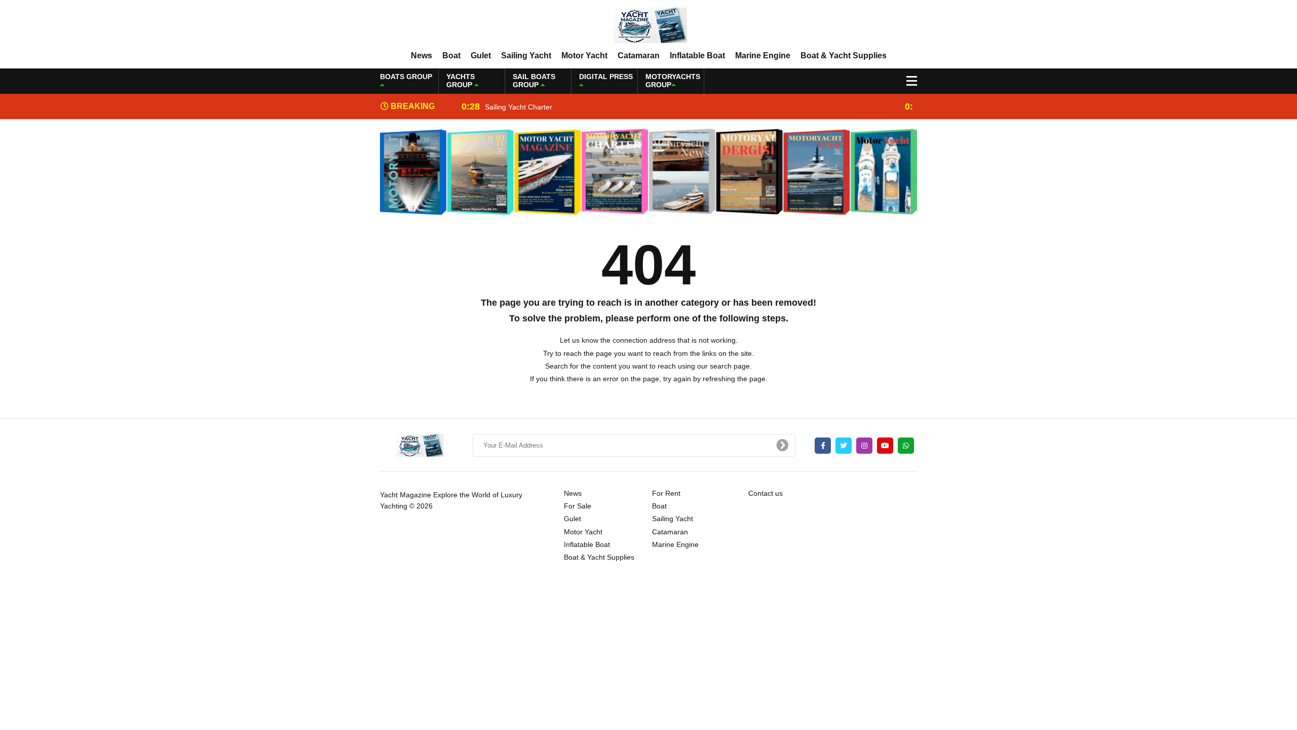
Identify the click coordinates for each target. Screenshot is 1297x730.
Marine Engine (762, 55)
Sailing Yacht (526, 55)
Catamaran (639, 55)
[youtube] (885, 445)
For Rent (666, 493)
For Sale (577, 506)
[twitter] (843, 445)
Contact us (765, 493)
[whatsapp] (906, 445)
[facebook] (823, 445)
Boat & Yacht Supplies (843, 55)
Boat (451, 55)
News (421, 55)
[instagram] (864, 445)
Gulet (481, 55)
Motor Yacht (584, 55)
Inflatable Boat (697, 55)
